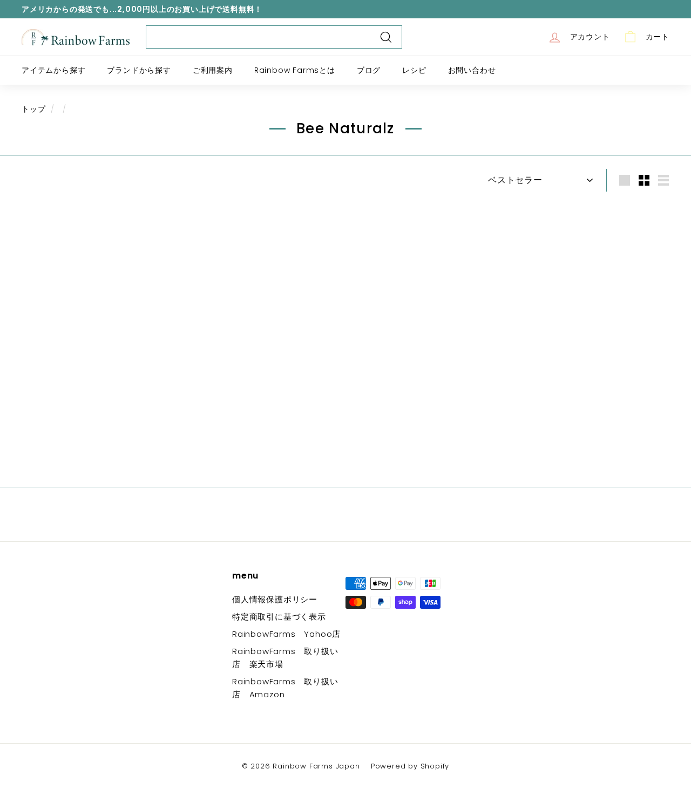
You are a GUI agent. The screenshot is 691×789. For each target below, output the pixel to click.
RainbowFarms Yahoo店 (286, 634)
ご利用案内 (213, 70)
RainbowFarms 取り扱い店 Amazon (285, 688)
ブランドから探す (139, 70)
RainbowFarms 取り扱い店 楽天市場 (285, 657)
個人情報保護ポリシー (274, 599)
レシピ (414, 70)
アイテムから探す (53, 70)
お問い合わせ (472, 70)
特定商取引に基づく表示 (279, 616)
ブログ (369, 70)
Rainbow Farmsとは (294, 70)
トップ (33, 109)
